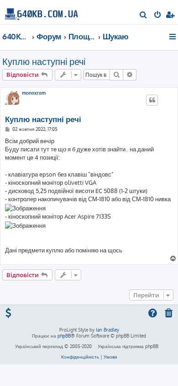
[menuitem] (143, 15)
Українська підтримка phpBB (128, 346)
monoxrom (34, 93)
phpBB (64, 335)
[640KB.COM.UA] (41, 11)
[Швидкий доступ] (173, 36)
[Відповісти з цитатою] (152, 100)
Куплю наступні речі (43, 61)
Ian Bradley (107, 329)
